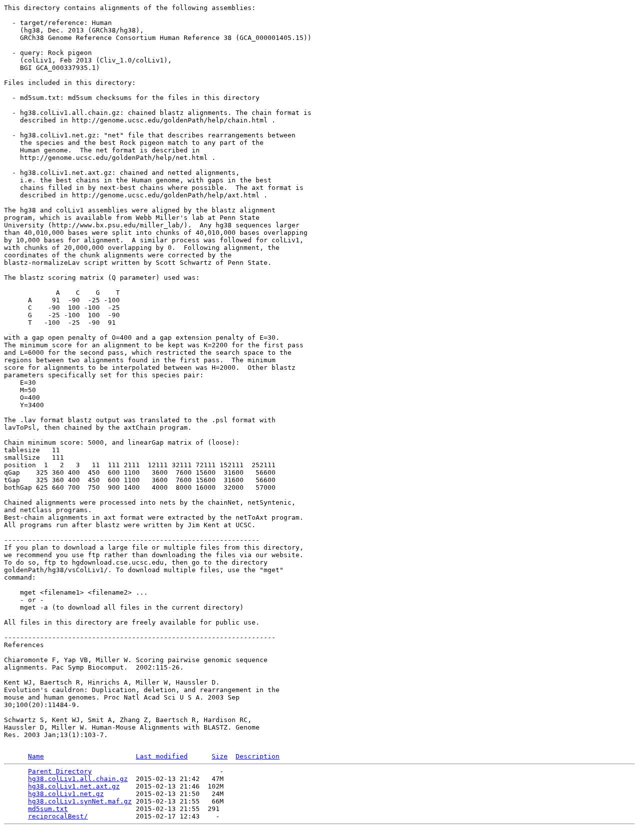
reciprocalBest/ (58, 816)
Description (258, 756)
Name (36, 756)
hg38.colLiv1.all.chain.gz (78, 779)
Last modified (162, 756)
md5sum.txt (48, 809)
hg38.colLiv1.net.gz (66, 794)
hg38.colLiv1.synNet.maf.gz (80, 801)
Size (220, 756)
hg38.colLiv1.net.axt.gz (74, 786)
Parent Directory (60, 771)
